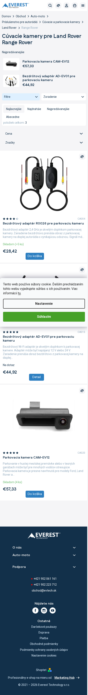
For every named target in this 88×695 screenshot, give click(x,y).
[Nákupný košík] (75, 5)
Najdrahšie (34, 109)
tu (19, 293)
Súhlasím (44, 317)
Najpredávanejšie (58, 109)
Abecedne (12, 117)
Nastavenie (44, 304)
